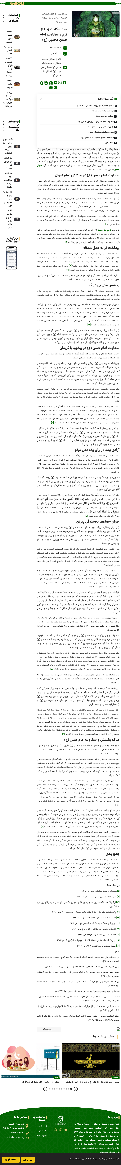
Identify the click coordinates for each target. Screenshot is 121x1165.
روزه (56, 1077)
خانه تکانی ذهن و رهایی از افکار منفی (9, 219)
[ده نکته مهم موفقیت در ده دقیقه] (17, 180)
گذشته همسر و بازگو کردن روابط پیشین (9, 67)
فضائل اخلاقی (48, 59)
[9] (63, 734)
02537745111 (17, 1133)
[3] (70, 266)
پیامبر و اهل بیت (51, 18)
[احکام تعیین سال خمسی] (17, 37)
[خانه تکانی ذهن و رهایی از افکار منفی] (17, 219)
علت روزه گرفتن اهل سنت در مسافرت (40, 1082)
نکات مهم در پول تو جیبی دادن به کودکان (8, 146)
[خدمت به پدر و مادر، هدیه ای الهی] (17, 199)
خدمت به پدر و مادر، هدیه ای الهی (8, 199)
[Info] (22, 3)
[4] (67, 270)
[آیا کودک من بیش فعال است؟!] (17, 163)
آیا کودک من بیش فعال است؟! (8, 163)
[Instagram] (60, 1130)
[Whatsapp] (55, 1130)
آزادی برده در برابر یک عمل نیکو (100, 127)
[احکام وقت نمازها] (17, 84)
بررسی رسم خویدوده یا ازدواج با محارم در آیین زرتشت (93, 1082)
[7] (86, 516)
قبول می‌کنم (27, 1160)
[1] (106, 224)
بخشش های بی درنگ (104, 116)
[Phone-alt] (15, 3)
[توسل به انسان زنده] (17, 50)
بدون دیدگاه (47, 1029)
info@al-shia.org (15, 1137)
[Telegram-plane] (65, 1130)
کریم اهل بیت (105, 230)
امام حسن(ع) (61, 22)
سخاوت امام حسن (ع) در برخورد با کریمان (96, 121)
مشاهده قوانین (10, 1159)
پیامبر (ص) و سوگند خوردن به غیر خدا (8, 99)
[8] (51, 669)
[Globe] (12, 3)
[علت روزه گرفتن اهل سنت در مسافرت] (30, 1060)
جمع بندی (109, 143)
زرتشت (115, 1077)
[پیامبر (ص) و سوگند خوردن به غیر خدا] (17, 99)
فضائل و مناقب (54, 63)
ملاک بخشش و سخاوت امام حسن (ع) (97, 137)
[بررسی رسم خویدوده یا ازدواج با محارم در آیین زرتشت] (91, 1060)
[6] (52, 423)
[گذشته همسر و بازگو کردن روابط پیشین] (17, 67)
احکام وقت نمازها (10, 84)
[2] (67, 242)
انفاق (58, 59)
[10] (42, 827)
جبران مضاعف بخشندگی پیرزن (101, 132)
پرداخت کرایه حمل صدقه (103, 111)
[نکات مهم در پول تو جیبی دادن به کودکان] (17, 146)
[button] (64, 83)
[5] (89, 325)
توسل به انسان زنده (8, 50)
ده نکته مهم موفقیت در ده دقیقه (8, 180)
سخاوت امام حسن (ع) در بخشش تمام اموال (95, 105)
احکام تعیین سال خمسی (9, 37)
